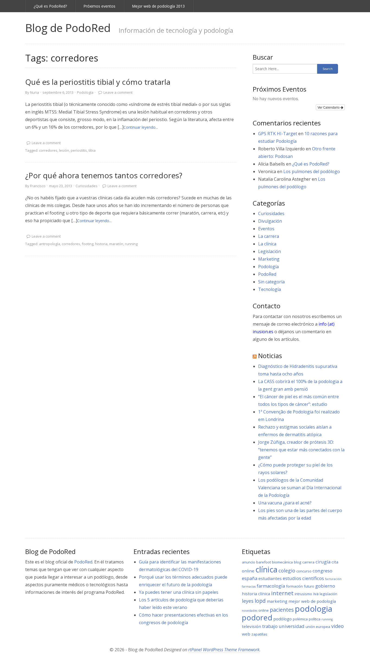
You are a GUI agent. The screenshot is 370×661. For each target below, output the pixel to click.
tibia (92, 150)
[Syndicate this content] (255, 355)
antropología (49, 243)
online (263, 610)
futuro (309, 586)
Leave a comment (117, 92)
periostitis (79, 150)
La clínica (267, 244)
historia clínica (256, 593)
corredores (48, 150)
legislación (328, 593)
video (337, 626)
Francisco (38, 185)
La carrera (268, 236)
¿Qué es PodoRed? (50, 6)
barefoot (263, 562)
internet (282, 593)
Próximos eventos (99, 6)
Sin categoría (271, 282)
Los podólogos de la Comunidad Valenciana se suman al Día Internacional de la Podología (299, 487)
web (246, 634)
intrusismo (303, 593)
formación (294, 586)
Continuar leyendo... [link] (141, 127)
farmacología (271, 586)
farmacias (249, 586)
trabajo (270, 626)
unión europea (318, 626)
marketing (277, 601)
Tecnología (269, 289)
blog (297, 562)
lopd (260, 600)
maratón (116, 243)
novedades (249, 611)
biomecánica (282, 562)
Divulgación (270, 221)
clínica (266, 569)
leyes (248, 601)
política (314, 619)
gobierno (325, 586)
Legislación (269, 251)
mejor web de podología (312, 601)
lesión (64, 150)
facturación (333, 579)
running (131, 243)
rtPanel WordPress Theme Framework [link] (223, 650)
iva (316, 593)
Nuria (34, 92)
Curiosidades (87, 185)
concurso (303, 571)
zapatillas (259, 634)
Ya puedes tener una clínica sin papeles (178, 592)
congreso (322, 571)
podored (257, 617)
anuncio (248, 562)
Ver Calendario (328, 107)
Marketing (269, 259)
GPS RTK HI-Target (277, 134)
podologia (313, 608)
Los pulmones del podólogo (311, 171)
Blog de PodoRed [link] (68, 27)
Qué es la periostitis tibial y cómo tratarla (97, 82)
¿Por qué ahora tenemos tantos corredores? (103, 175)
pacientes (282, 609)
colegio (286, 570)
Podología (85, 92)
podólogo (282, 618)
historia (101, 243)
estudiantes (270, 578)
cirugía (323, 562)
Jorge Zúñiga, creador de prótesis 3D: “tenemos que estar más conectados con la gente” (301, 449)
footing (87, 243)
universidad (291, 626)
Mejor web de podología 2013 (158, 6)
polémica (300, 619)
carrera (308, 562)
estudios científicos (303, 578)
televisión (251, 626)
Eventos (266, 229)
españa (249, 578)
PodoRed (267, 274)
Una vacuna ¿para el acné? (284, 503)
